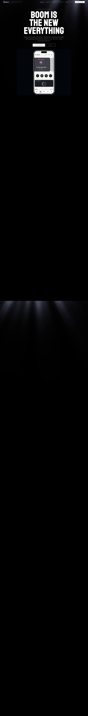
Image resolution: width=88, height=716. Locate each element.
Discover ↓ (50, 45)
